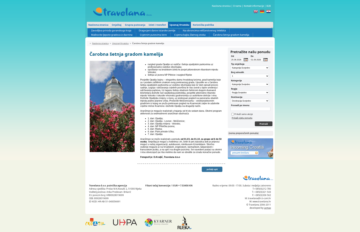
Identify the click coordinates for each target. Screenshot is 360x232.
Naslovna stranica (221, 6)
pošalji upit (212, 169)
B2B (268, 6)
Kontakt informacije (254, 6)
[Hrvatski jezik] (268, 11)
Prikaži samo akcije (243, 114)
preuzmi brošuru (240, 152)
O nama (237, 6)
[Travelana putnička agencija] (122, 18)
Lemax (267, 207)
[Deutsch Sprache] (262, 11)
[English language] (256, 11)
